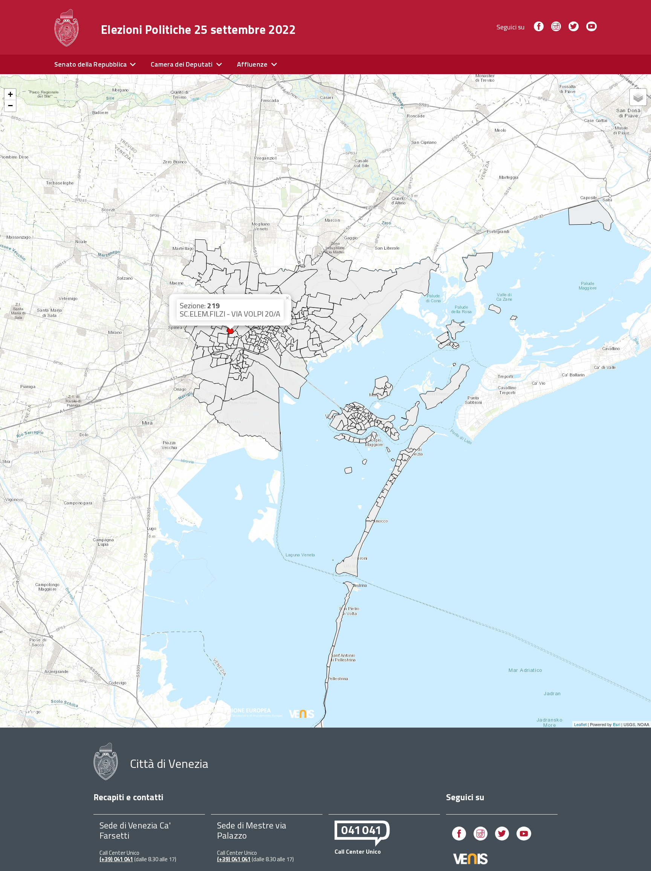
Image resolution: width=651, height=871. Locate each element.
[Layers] (638, 97)
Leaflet (580, 724)
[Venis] (471, 863)
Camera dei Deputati (181, 64)
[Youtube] (591, 27)
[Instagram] (556, 27)
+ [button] (10, 94)
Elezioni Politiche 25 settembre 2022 (198, 29)
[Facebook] (539, 27)
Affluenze (252, 64)
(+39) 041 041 (116, 859)
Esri (616, 724)
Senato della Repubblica (90, 64)
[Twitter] (573, 27)
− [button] (10, 105)
